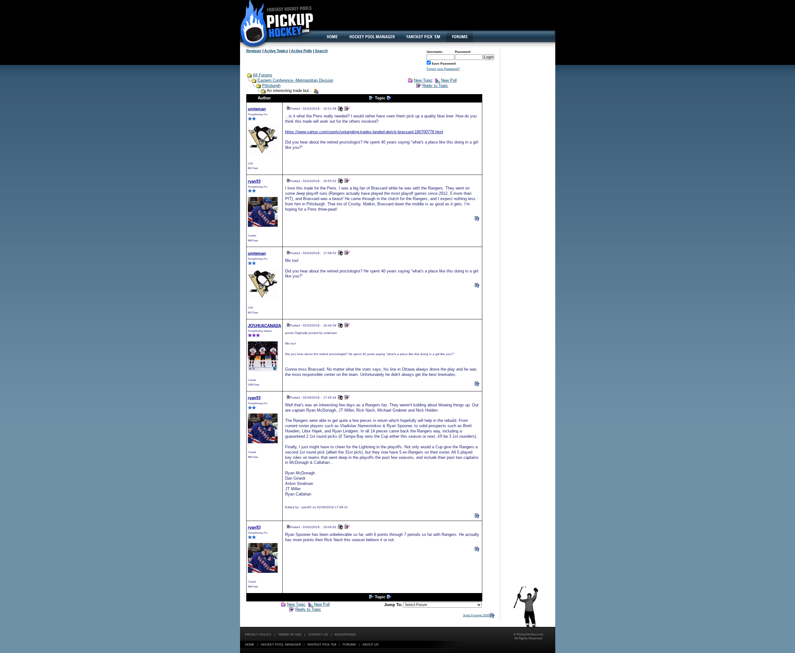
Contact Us (318, 634)
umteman (257, 109)
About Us (370, 644)
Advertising (345, 634)
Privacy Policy (258, 634)
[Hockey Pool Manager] (372, 36)
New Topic (423, 80)
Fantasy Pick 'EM (321, 644)
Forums (349, 644)
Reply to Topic (435, 85)
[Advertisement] (442, 20)
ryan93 (254, 181)
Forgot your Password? (443, 69)
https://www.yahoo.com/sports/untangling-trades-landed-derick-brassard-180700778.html (364, 132)
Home (249, 644)
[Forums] (459, 36)
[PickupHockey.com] (273, 23)
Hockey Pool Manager (281, 644)
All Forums (262, 75)
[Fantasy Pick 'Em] (423, 36)
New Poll (449, 80)
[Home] (331, 36)
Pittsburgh (271, 85)
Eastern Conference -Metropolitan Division (295, 80)
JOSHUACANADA (264, 325)
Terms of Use (290, 634)
